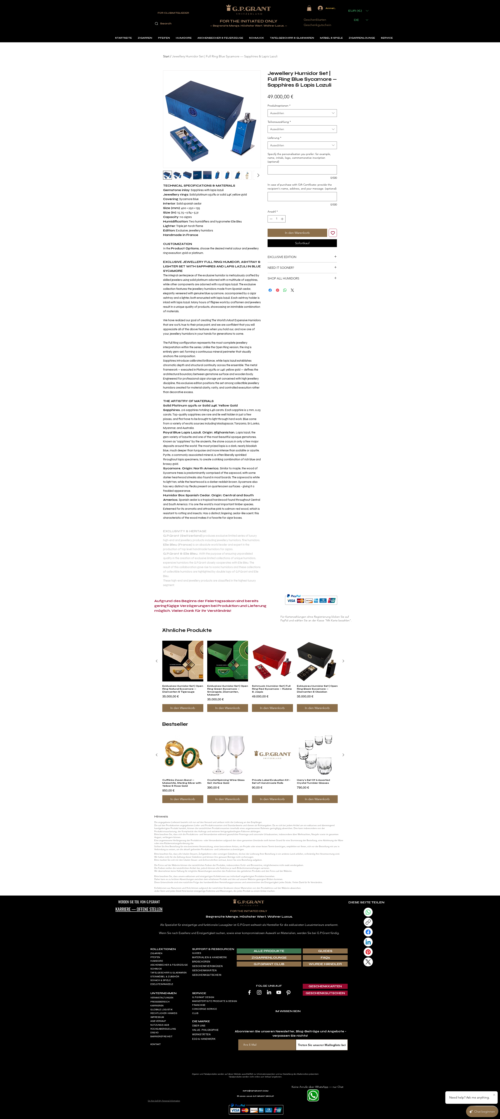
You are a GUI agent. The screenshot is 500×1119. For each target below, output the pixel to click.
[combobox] (302, 113)
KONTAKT (155, 1044)
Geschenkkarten (315, 19)
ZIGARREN (156, 953)
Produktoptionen (279, 105)
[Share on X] (292, 290)
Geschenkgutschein (317, 25)
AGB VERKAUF (158, 1021)
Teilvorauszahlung (279, 122)
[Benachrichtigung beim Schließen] (494, 1095)
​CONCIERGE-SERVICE (204, 1009)
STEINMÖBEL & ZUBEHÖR (164, 976)
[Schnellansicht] (182, 661)
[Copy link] (368, 922)
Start (166, 56)
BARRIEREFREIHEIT (161, 1036)
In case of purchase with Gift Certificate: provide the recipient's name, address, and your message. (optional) (302, 186)
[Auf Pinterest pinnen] (277, 290)
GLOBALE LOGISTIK (161, 1009)
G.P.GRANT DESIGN (203, 997)
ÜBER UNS (198, 1025)
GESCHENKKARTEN (204, 970)
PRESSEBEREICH (160, 1001)
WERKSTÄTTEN (201, 1034)
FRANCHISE (198, 1005)
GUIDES (196, 953)
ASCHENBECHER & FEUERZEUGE (169, 964)
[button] (309, 8)
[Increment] (282, 218)
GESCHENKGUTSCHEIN (206, 975)
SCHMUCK (156, 968)
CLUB (195, 1013)
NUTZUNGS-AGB (159, 1025)
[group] (250, 676)
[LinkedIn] (269, 992)
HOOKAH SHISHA (160, 988)
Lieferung (274, 138)
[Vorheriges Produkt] (156, 661)
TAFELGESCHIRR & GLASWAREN (168, 972)
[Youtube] (279, 992)
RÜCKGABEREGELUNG (163, 1028)
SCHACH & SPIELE (160, 980)
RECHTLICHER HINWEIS (163, 1013)
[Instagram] (259, 992)
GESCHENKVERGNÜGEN (207, 966)
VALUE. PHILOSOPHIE (205, 1030)
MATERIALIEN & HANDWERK (209, 957)
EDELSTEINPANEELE (161, 984)
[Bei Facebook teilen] (270, 290)
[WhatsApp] (368, 912)
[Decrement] (270, 218)
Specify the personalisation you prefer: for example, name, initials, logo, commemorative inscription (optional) (299, 157)
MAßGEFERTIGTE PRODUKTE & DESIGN (214, 1001)
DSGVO (154, 1032)
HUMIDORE (156, 961)
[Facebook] (249, 992)
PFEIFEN (155, 957)
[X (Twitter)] (368, 961)
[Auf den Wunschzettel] (333, 233)
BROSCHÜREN (201, 961)
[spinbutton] (276, 218)
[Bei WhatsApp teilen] (285, 290)
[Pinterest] (288, 992)
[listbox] (358, 10)
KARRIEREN (157, 1005)
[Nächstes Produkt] (343, 661)
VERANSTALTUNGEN (161, 997)
